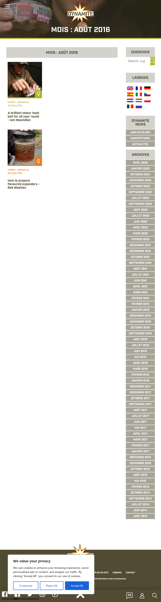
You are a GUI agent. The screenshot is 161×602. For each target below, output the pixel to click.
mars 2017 (140, 440)
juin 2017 (140, 422)
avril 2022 (140, 228)
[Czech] (147, 95)
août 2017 (140, 410)
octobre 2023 (140, 186)
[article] (24, 94)
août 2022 (140, 210)
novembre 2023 (140, 181)
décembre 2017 (140, 387)
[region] (51, 574)
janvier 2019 (140, 310)
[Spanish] (129, 95)
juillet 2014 (140, 505)
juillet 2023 (140, 198)
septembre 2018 (140, 334)
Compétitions (140, 139)
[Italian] (138, 95)
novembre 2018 (140, 322)
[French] (138, 89)
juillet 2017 (140, 416)
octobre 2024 (140, 175)
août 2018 (140, 340)
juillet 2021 (140, 275)
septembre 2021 (140, 263)
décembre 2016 (140, 458)
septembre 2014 (140, 499)
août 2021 (140, 269)
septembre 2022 (140, 204)
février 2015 (140, 487)
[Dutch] (129, 101)
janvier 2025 (140, 169)
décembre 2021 (140, 245)
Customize (25, 585)
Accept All (77, 585)
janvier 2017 (140, 452)
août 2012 (140, 516)
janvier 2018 (140, 381)
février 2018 (140, 375)
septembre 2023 (140, 192)
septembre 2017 (140, 404)
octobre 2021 (140, 257)
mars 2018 (140, 369)
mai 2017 (140, 428)
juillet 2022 (140, 216)
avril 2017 (140, 434)
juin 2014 (140, 511)
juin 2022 (140, 222)
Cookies (117, 572)
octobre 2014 (140, 493)
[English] (129, 89)
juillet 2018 (140, 345)
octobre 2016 (140, 469)
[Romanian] (129, 107)
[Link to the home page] (80, 13)
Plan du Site (101, 572)
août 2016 (140, 475)
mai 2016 (140, 481)
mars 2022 (140, 234)
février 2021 (140, 299)
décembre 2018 (140, 316)
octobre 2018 (140, 328)
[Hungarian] (138, 101)
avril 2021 (140, 287)
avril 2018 (140, 363)
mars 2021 (140, 293)
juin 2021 (140, 281)
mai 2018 (140, 357)
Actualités (140, 144)
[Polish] (147, 101)
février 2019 (140, 304)
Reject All (51, 585)
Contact (130, 572)
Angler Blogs (140, 133)
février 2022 (140, 240)
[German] (147, 89)
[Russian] (138, 107)
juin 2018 (140, 351)
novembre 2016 (140, 463)
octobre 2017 (140, 399)
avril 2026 (140, 163)
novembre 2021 (140, 251)
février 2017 (140, 446)
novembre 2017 (140, 393)
